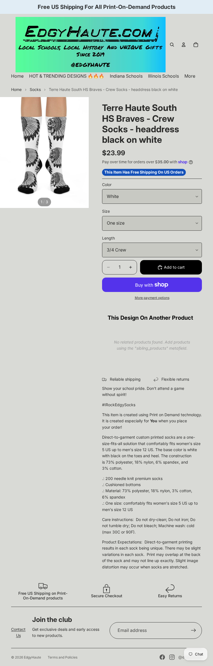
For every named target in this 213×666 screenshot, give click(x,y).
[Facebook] (162, 657)
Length (108, 238)
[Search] (172, 45)
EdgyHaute (32, 657)
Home (16, 89)
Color (106, 184)
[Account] (184, 45)
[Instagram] (172, 657)
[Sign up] (193, 630)
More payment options (152, 298)
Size (106, 211)
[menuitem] (190, 76)
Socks (35, 89)
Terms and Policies (62, 657)
